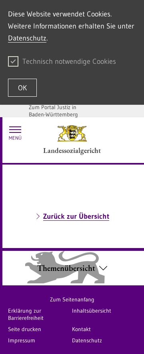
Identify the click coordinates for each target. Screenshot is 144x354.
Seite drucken (24, 329)
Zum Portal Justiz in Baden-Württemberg (53, 111)
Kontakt (81, 329)
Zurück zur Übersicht (76, 216)
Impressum (21, 340)
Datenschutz (27, 38)
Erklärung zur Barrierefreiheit (26, 314)
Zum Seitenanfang (72, 299)
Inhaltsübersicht (91, 310)
